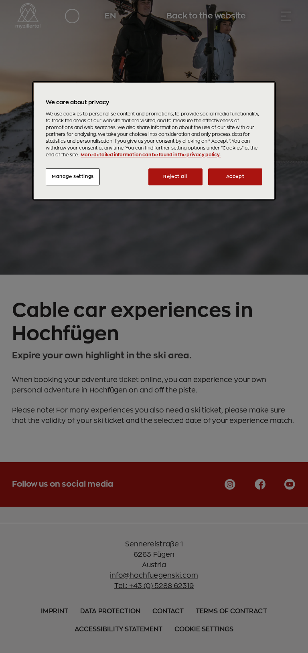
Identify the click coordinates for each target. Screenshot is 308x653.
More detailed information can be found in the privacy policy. (151, 155)
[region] (154, 141)
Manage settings (73, 177)
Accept (235, 177)
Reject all (175, 177)
